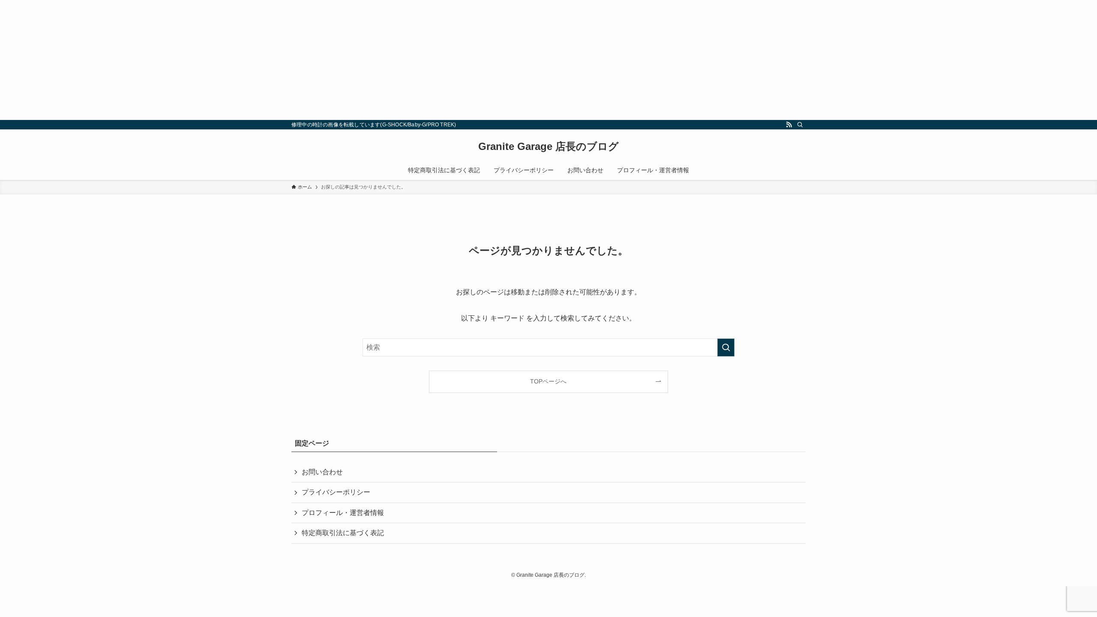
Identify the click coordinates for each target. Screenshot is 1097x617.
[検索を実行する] (725, 347)
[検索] (800, 124)
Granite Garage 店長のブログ (548, 146)
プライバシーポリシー (336, 492)
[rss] (788, 124)
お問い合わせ (322, 472)
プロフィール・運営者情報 (343, 512)
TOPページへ (548, 381)
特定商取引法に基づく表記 (343, 532)
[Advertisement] (257, 60)
